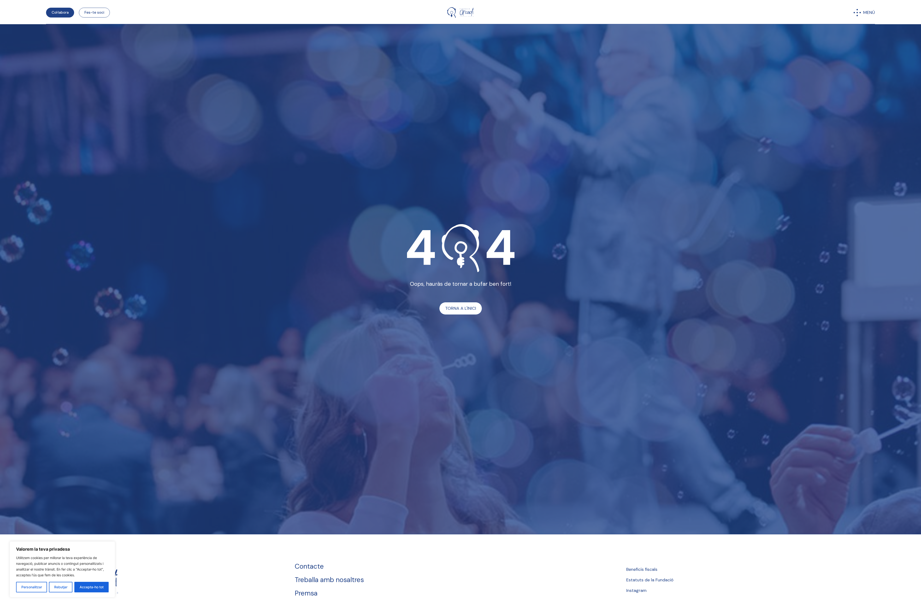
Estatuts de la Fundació (649, 580)
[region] (62, 569)
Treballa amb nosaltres (329, 579)
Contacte (309, 566)
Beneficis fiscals (641, 569)
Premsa (306, 593)
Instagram (636, 590)
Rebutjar (60, 587)
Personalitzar (31, 587)
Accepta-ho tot (92, 587)
